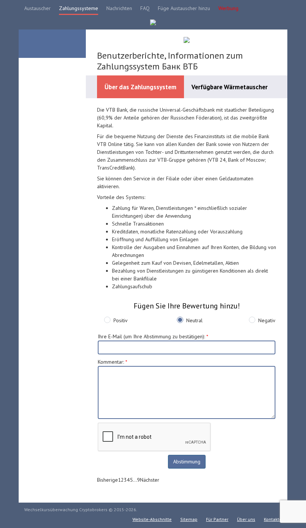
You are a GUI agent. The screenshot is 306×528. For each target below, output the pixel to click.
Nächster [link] (149, 479)
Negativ (266, 320)
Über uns (246, 519)
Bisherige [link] (107, 479)
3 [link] (125, 479)
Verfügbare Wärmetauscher (229, 87)
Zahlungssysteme (78, 8)
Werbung (228, 8)
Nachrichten (119, 8)
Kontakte (273, 519)
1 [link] (119, 479)
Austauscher (37, 8)
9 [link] (138, 479)
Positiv (120, 320)
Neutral (194, 320)
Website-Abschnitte (152, 519)
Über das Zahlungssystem (140, 87)
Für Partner (217, 519)
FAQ (145, 8)
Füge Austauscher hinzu (184, 8)
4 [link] (128, 479)
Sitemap (188, 519)
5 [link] (131, 479)
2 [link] (122, 479)
